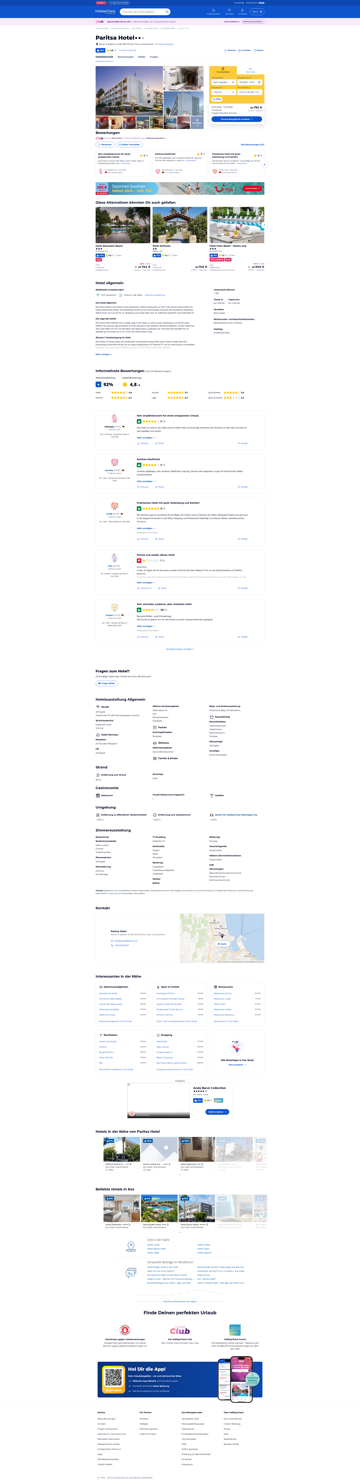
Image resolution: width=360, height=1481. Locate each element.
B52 (101, 1063)
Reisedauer (216, 87)
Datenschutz (188, 1429)
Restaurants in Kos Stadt (226, 1021)
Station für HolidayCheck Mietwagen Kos (236, 815)
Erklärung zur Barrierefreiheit (196, 1454)
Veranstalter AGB (190, 1419)
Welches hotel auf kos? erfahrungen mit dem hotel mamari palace (221, 1267)
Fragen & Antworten (108, 1429)
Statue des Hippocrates (110, 1004)
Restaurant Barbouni (224, 1015)
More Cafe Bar (106, 1057)
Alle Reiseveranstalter (108, 1459)
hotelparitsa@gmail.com (125, 940)
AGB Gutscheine (190, 1449)
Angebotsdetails (114, 893)
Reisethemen (230, 1439)
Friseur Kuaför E (164, 1052)
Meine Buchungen (107, 1419)
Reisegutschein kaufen (109, 1444)
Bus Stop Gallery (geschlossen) (172, 1063)
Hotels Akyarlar (204, 1252)
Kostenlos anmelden (252, 22)
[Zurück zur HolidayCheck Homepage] (105, 12)
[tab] (223, 70)
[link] (213, 11)
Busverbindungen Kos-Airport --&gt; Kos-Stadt (169, 1283)
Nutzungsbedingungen (193, 1424)
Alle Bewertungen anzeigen (179, 649)
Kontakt (237, 3)
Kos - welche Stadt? (206, 1279)
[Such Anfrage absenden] (167, 11)
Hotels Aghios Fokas (156, 1248)
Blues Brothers (106, 1052)
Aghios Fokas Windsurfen (169, 1004)
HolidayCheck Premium (109, 1449)
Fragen (154, 57)
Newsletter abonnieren (109, 1439)
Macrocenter (163, 1047)
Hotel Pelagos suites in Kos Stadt (162, 1267)
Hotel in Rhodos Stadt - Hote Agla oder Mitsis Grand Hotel (221, 1283)
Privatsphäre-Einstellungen (195, 1434)
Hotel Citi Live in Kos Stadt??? (160, 1271)
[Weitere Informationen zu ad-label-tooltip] (184, 1081)
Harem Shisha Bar (108, 1041)
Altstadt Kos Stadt (108, 993)
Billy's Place (220, 1004)
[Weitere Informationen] (136, 267)
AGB (184, 1444)
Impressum (187, 1464)
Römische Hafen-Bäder (110, 999)
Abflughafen (217, 78)
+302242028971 (122, 945)
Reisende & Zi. (244, 87)
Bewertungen (126, 57)
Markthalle (162, 1041)
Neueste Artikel (231, 1444)
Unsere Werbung (232, 1424)
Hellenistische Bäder (109, 1009)
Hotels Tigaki (153, 1252)
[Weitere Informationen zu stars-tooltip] (142, 38)
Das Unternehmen (233, 1419)
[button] (129, 91)
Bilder (141, 57)
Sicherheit (187, 1459)
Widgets (144, 1424)
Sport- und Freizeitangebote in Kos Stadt (177, 1021)
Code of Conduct (148, 1434)
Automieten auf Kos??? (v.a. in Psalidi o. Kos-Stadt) (220, 1271)
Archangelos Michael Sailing (170, 999)
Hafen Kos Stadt (107, 1015)
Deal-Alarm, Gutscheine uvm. (112, 1434)
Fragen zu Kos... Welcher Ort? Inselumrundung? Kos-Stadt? (171, 1279)
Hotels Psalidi (203, 1244)
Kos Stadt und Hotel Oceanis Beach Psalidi (167, 1275)
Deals (100, 3)
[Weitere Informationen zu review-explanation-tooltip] (134, 50)
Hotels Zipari (203, 1248)
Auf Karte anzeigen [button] (164, 44)
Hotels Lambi (153, 1244)
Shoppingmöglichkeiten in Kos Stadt (175, 1069)
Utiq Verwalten (189, 1439)
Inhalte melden (105, 1464)
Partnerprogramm (149, 1429)
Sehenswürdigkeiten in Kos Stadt (115, 1021)
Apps (100, 1454)
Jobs (226, 1434)
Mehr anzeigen (103, 354)
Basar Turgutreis (165, 1057)
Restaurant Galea (222, 999)
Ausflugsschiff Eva (166, 993)
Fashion (103, 1047)
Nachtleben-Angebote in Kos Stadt (116, 1069)
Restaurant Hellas (222, 1009)
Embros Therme (164, 1015)
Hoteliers (144, 1419)
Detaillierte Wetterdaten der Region (180, 1301)
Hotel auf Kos (203, 1275)
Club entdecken (231, 22)
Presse (227, 1429)
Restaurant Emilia (222, 993)
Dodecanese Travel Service (170, 1009)
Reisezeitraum (244, 78)
